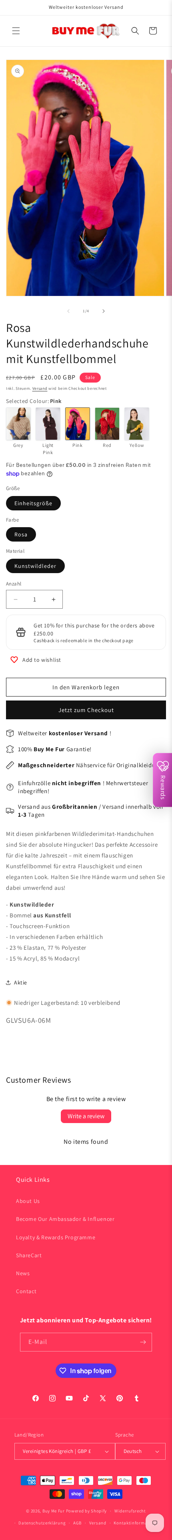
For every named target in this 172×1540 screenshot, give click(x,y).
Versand (40, 388)
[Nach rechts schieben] (103, 311)
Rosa (21, 534)
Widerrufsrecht (130, 1511)
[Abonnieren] (143, 1342)
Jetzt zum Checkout (86, 710)
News (23, 1273)
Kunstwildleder (35, 566)
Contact (26, 1291)
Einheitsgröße (33, 503)
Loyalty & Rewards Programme (55, 1237)
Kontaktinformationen (137, 1523)
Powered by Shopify (86, 1511)
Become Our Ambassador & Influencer (65, 1218)
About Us (28, 1201)
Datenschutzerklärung (42, 1523)
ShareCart (29, 1255)
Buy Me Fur (53, 1511)
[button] (16, 31)
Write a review (86, 1116)
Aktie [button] (20, 982)
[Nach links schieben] (68, 311)
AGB (77, 1523)
